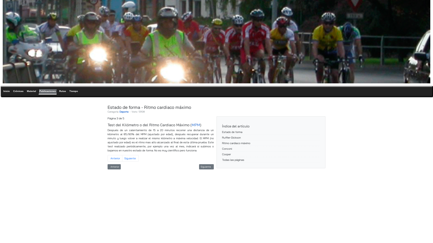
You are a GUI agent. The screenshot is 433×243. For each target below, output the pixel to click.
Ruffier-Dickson (231, 137)
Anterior (115, 158)
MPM (196, 125)
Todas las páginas (233, 159)
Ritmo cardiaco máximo (236, 143)
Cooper (226, 154)
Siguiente (130, 158)
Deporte (124, 111)
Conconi (227, 148)
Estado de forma (232, 132)
